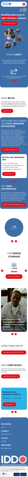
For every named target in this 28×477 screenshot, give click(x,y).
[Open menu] (24, 4)
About (3, 427)
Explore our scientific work (12, 352)
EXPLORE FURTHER (13, 276)
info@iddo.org (6, 434)
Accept (23, 474)
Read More (8, 174)
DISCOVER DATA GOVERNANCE (12, 204)
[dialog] (14, 472)
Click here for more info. (14, 470)
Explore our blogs (9, 376)
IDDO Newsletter (6, 448)
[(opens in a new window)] (23, 10)
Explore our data (9, 150)
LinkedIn (3, 441)
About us (6, 111)
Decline (16, 474)
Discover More (8, 23)
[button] (12, 81)
